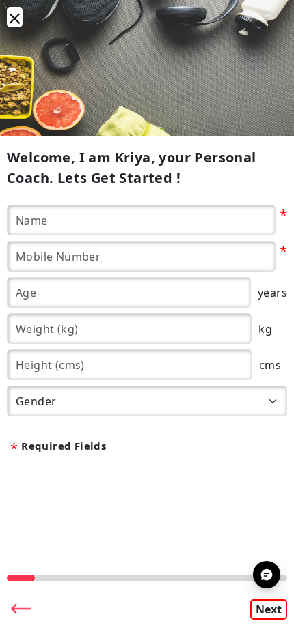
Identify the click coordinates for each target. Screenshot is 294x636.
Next (269, 609)
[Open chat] (266, 574)
